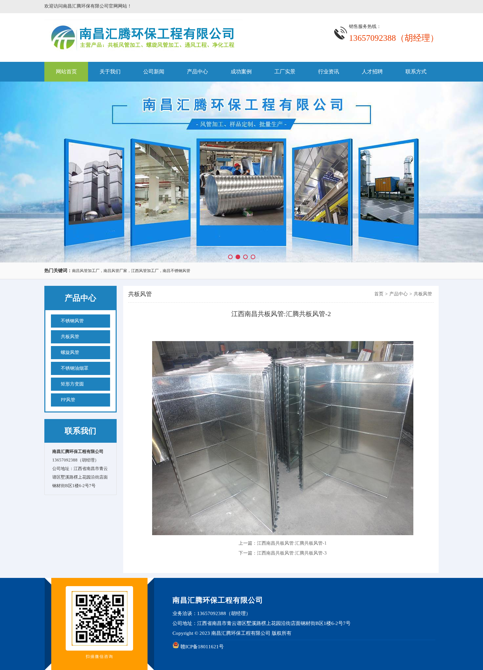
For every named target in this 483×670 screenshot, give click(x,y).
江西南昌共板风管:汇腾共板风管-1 (292, 543)
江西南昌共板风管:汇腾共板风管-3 (292, 553)
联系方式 (415, 71)
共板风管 (140, 294)
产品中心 (197, 71)
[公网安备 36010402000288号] (175, 646)
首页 (378, 293)
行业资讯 (328, 71)
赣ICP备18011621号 (202, 646)
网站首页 (66, 71)
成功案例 (241, 71)
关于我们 (110, 71)
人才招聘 (372, 71)
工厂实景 (284, 71)
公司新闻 (153, 71)
